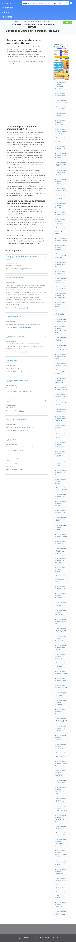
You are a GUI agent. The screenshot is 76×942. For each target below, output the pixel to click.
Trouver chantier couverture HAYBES (61, 239)
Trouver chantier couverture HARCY (60, 827)
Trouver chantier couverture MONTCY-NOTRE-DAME (60, 329)
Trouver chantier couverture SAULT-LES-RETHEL (60, 256)
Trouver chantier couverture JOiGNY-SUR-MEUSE (61, 694)
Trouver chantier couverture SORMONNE (60, 737)
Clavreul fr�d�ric (25, 327)
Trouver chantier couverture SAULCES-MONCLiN (61, 755)
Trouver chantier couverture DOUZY (60, 272)
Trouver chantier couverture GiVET (60, 114)
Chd (20, 470)
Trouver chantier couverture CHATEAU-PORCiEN (61, 347)
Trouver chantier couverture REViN (60, 108)
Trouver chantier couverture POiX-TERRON (60, 647)
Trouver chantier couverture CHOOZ (60, 679)
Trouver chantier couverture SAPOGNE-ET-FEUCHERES (60, 842)
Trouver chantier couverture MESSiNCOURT (60, 800)
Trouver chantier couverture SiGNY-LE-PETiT (60, 372)
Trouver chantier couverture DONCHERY (60, 221)
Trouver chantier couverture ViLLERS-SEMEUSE (61, 172)
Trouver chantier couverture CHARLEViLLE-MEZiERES (60, 85)
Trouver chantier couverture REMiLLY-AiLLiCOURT (61, 630)
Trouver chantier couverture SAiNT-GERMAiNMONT (60, 665)
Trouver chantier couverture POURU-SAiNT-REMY (61, 418)
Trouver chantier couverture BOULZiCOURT (60, 595)
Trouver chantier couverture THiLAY (60, 496)
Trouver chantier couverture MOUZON (60, 205)
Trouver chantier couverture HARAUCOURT (60, 638)
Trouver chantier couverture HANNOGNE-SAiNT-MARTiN (61, 853)
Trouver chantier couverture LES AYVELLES (60, 569)
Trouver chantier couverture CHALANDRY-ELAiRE (61, 808)
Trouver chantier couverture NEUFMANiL (60, 427)
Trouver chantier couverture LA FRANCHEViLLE (60, 313)
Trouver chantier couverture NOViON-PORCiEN (61, 863)
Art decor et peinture (26, 391)
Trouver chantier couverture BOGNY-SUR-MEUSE (61, 131)
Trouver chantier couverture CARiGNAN (60, 181)
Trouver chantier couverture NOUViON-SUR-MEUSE (60, 230)
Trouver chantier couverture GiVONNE (60, 503)
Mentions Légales (45, 938)
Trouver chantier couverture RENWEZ (61, 288)
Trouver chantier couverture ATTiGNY (61, 410)
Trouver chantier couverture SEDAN (60, 94)
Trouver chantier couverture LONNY (60, 879)
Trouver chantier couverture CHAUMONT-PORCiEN (60, 894)
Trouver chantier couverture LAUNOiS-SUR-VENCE (60, 790)
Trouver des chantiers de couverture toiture (36, 21)
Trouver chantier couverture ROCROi (61, 213)
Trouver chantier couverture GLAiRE (60, 587)
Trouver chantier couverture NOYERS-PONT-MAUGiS (61, 720)
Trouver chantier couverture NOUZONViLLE (60, 122)
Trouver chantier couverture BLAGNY (61, 388)
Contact (55, 938)
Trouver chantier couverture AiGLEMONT (60, 304)
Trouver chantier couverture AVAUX (60, 834)
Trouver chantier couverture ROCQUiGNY (60, 612)
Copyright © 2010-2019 (22, 938)
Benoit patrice (23, 352)
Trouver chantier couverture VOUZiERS (60, 140)
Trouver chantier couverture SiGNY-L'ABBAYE (60, 356)
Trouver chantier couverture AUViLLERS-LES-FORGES (60, 551)
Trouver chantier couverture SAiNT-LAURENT (60, 403)
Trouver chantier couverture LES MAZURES (60, 560)
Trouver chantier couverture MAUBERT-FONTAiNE (60, 454)
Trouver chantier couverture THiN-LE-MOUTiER (61, 763)
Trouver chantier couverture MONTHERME (60, 197)
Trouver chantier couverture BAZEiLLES (60, 247)
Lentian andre (23, 430)
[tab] (26, 257)
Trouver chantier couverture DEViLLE (61, 489)
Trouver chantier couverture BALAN (60, 321)
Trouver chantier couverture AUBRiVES (60, 604)
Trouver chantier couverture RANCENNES (60, 702)
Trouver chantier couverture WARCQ (61, 364)
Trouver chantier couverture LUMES (60, 511)
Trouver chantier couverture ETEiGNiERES (60, 871)
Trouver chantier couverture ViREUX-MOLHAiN (61, 280)
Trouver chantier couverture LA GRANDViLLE (60, 656)
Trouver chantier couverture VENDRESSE (60, 904)
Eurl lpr (21, 450)
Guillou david (23, 308)
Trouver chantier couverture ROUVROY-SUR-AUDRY (60, 818)
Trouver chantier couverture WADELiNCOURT (60, 913)
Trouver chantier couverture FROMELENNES (60, 444)
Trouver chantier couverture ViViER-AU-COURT (60, 164)
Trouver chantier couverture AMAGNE (61, 686)
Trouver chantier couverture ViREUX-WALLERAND (61, 264)
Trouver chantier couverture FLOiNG (61, 189)
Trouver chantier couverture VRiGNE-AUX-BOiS (61, 155)
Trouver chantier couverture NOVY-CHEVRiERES (60, 728)
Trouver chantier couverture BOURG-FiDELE (61, 621)
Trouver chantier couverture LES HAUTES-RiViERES (60, 295)
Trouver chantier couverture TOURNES (60, 463)
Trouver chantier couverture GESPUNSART (60, 481)
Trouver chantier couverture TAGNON (61, 535)
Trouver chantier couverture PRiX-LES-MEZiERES (60, 380)
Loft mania (22, 371)
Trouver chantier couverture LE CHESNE (60, 527)
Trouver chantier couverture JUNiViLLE (60, 436)
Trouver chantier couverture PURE (60, 782)
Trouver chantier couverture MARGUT (61, 672)
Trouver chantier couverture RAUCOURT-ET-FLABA (60, 578)
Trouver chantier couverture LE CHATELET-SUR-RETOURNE (60, 773)
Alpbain (21, 411)
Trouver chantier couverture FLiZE (60, 395)
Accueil (17, 21)
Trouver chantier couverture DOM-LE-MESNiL (61, 472)
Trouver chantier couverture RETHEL (61, 101)
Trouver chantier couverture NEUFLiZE (60, 711)
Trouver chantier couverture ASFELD (60, 542)
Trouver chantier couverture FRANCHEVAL (60, 746)
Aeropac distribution (25, 269)
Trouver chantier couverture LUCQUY (61, 886)
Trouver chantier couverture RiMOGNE (60, 339)
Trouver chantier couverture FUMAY (60, 147)
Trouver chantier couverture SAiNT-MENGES (60, 519)
